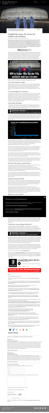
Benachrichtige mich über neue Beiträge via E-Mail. (16, 389)
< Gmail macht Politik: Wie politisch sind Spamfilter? (16, 30)
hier (29, 202)
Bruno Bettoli (11, 353)
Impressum (12, 407)
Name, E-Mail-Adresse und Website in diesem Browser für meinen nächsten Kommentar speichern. (23, 374)
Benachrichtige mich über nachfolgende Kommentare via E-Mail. (18, 387)
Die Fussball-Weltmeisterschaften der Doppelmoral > (16, 29)
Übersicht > (38, 29)
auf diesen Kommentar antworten (12, 350)
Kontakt (3, 409)
